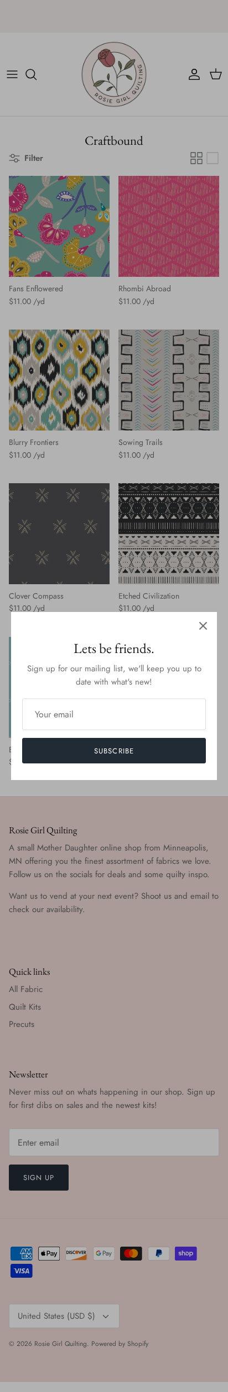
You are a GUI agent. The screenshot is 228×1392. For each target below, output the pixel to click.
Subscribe (113, 751)
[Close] (203, 626)
